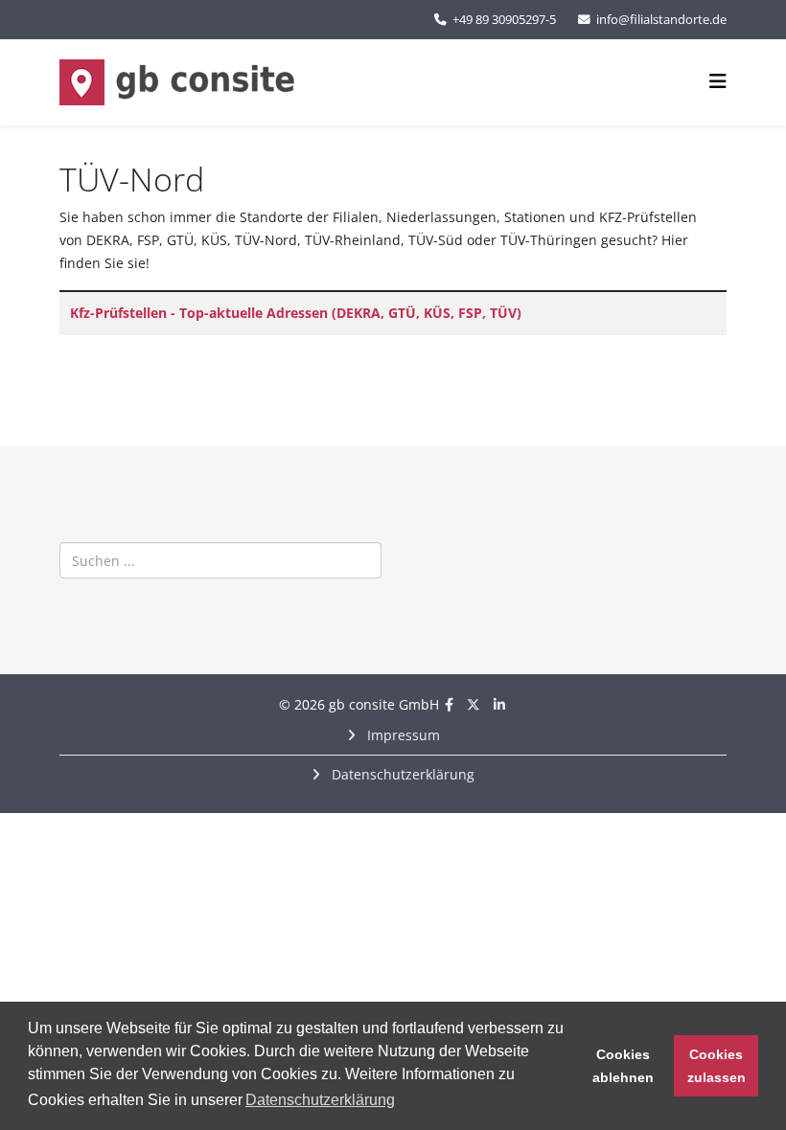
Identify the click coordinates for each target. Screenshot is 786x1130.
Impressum (401, 735)
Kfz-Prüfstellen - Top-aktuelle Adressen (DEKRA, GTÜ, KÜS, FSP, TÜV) (295, 313)
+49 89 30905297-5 (504, 19)
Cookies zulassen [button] (716, 1066)
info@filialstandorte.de (661, 19)
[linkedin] (499, 704)
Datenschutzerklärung (401, 774)
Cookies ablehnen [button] (623, 1066)
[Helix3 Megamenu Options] (718, 81)
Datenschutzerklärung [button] (320, 1100)
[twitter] (473, 704)
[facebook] (449, 704)
